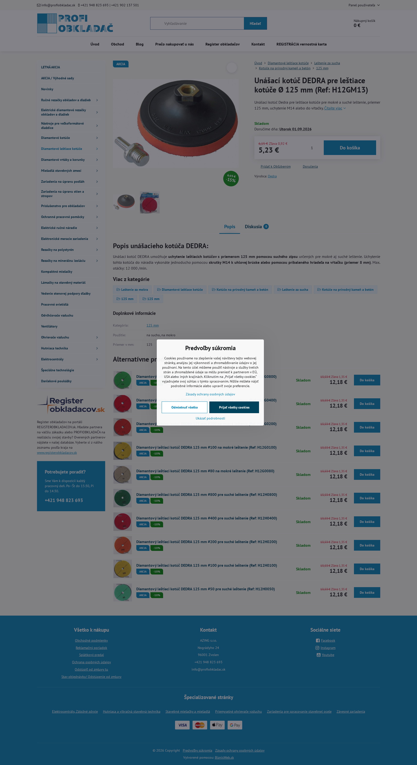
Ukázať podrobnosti (210, 418)
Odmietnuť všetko (184, 407)
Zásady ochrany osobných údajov (210, 394)
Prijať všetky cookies (234, 407)
